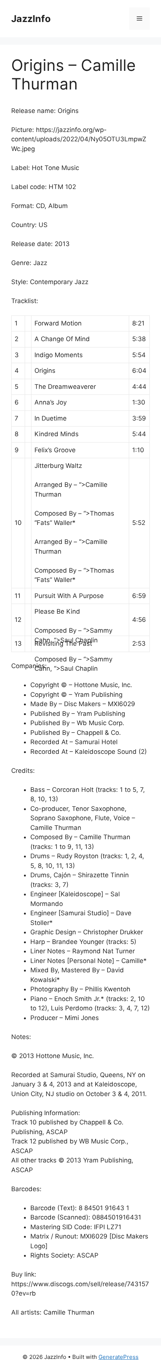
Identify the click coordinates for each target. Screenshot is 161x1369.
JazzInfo (31, 18)
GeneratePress (118, 1356)
